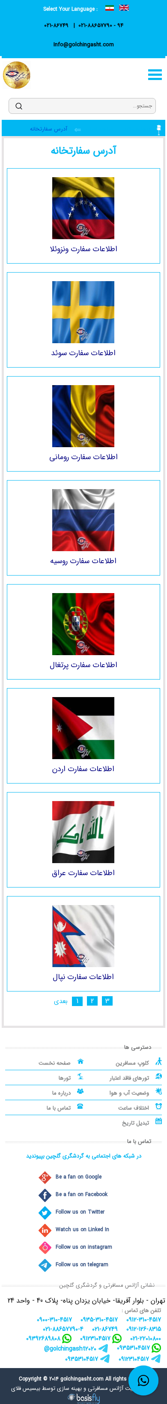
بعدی (61, 1001)
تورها (65, 1078)
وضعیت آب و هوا (129, 1093)
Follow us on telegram (82, 1265)
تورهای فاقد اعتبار (129, 1078)
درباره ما (61, 1093)
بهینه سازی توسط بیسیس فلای (46, 1388)
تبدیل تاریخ (135, 1123)
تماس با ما (59, 1108)
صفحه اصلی (98, 129)
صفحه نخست (55, 1063)
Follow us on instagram (84, 1247)
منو (155, 74)
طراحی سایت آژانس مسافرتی (122, 1388)
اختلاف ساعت (133, 1108)
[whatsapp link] (143, 1380)
